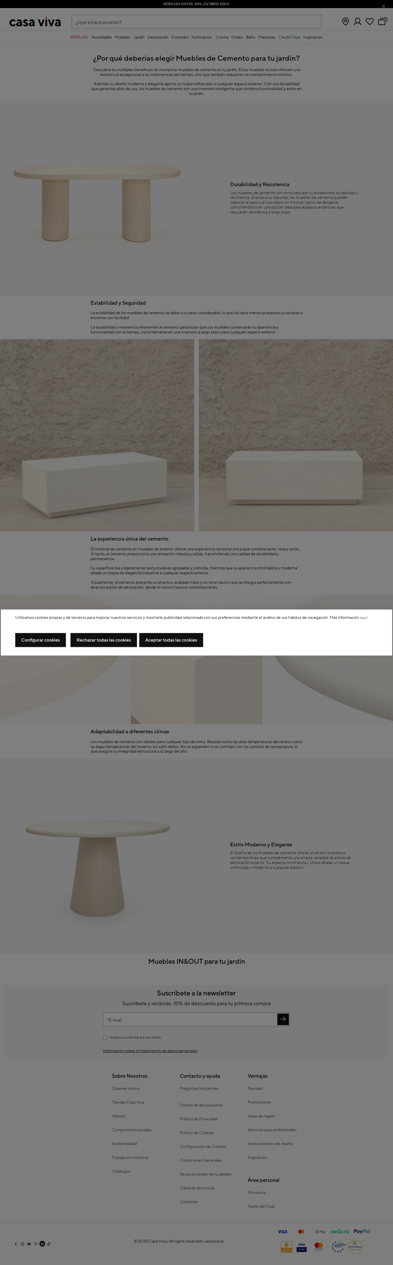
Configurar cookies (40, 640)
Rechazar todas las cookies (104, 640)
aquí (363, 617)
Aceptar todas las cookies (171, 640)
